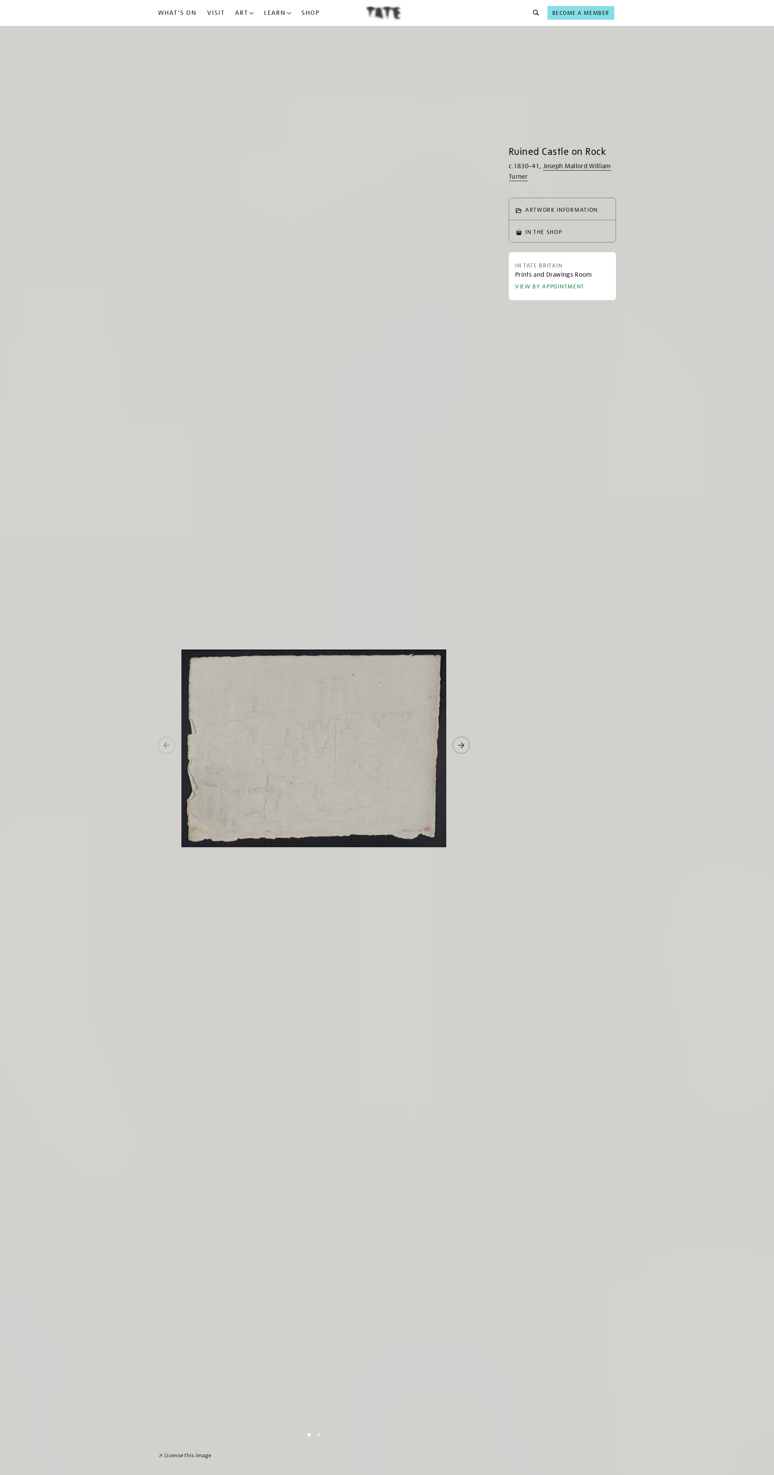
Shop (311, 13)
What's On (177, 13)
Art (241, 13)
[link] (185, 1455)
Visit (216, 13)
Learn (275, 13)
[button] (533, 13)
